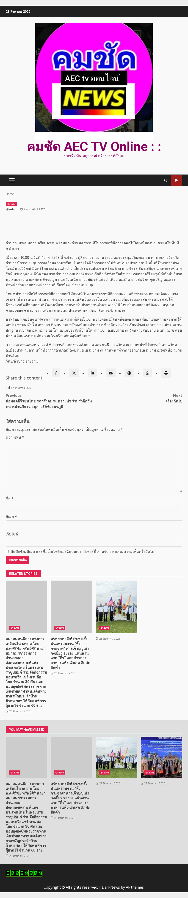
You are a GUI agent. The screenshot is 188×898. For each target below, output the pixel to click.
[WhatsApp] (147, 372)
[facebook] (56, 372)
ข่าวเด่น (11, 204)
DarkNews (111, 887)
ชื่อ (10, 498)
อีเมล (11, 516)
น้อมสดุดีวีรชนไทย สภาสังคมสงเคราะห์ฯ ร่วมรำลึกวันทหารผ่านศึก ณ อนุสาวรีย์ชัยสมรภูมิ (49, 401)
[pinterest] (129, 372)
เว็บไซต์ (12, 534)
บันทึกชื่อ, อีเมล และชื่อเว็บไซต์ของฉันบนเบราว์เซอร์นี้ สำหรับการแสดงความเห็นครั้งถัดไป (82, 551)
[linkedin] (92, 372)
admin (13, 209)
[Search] (165, 180)
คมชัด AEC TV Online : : (94, 146)
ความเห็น (15, 437)
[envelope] (111, 372)
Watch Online (176, 180)
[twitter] (74, 372)
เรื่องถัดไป (174, 398)
